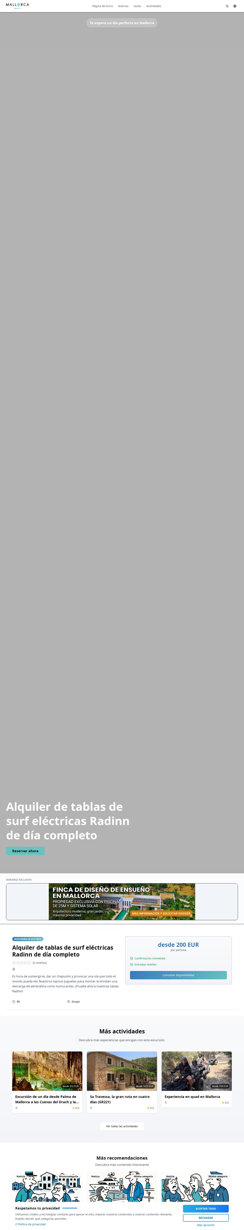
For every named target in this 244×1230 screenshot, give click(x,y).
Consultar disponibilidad (178, 975)
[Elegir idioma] (235, 6)
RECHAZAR (206, 1218)
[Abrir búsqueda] (227, 6)
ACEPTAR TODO (206, 1208)
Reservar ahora (25, 851)
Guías (137, 6)
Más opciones (206, 1225)
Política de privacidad (32, 1224)
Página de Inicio (102, 6)
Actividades (153, 6)
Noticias (123, 6)
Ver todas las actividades (122, 1126)
